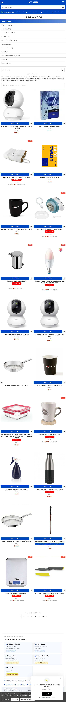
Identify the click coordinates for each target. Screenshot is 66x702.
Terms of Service (20, 684)
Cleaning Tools (5, 36)
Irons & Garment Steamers (9, 40)
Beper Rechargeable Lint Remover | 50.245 (49, 229)
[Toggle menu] (2, 2)
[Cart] (63, 2)
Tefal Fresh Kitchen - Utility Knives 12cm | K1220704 (49, 593)
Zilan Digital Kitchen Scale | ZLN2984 (16, 593)
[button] (63, 70)
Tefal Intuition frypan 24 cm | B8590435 (16, 385)
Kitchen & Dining (6, 29)
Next (43, 616)
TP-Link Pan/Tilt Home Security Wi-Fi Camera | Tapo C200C (49, 335)
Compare (31, 123)
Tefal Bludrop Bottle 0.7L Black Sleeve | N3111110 (49, 489)
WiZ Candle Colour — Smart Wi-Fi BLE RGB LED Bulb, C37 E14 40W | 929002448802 (49, 281)
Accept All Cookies (27, 699)
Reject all (15, 699)
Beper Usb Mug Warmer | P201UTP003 (49, 434)
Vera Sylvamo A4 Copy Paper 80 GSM (49, 126)
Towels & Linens (5, 63)
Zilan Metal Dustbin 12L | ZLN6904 (16, 281)
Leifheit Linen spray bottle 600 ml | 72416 (16, 489)
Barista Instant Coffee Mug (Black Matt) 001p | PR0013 (16, 229)
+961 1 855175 (10, 680)
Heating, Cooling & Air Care (8, 32)
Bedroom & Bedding (7, 48)
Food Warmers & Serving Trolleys (10, 55)
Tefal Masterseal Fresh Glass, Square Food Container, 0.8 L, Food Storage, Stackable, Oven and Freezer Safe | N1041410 (16, 436)
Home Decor (4, 51)
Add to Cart (15, 123)
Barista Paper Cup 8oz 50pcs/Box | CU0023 (49, 385)
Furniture (4, 59)
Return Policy (9, 684)
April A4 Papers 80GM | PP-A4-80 (49, 177)
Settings (6, 699)
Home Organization (6, 44)
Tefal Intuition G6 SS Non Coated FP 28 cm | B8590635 (16, 541)
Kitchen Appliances (6, 25)
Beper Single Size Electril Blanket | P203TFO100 (16, 177)
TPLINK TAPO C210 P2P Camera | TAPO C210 (16, 334)
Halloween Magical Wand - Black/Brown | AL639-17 (49, 541)
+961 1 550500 (21, 680)
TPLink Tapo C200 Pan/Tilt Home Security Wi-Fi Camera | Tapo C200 (16, 127)
